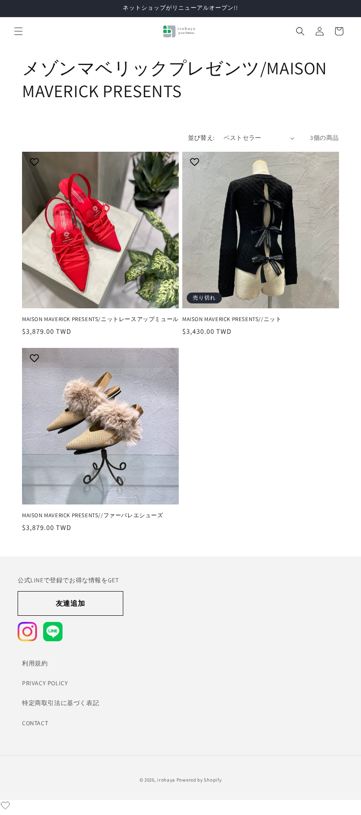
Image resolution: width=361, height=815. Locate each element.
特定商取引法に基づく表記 (60, 703)
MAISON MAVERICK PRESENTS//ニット (231, 319)
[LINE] (53, 631)
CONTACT (35, 723)
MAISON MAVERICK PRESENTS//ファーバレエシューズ (92, 515)
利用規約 (35, 663)
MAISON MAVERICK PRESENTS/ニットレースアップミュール (100, 319)
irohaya (166, 780)
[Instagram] (27, 631)
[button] (18, 31)
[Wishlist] (5, 805)
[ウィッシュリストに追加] (35, 162)
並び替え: (201, 138)
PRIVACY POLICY (45, 683)
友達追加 (70, 603)
